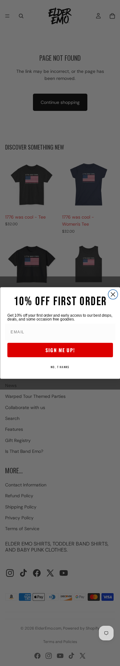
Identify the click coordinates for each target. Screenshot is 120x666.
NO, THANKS (60, 367)
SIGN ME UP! (60, 350)
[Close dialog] (113, 294)
